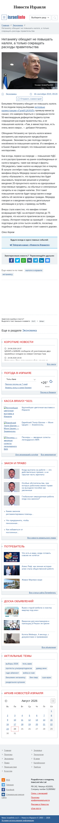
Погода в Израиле (48, 392)
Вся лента (51, 364)
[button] (13, 17)
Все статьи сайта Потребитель (42, 593)
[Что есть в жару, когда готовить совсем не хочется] (12, 557)
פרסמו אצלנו (36, 808)
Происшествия (10, 767)
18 (22, 724)
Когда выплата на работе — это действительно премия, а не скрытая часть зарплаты (37, 472)
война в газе (29, 673)
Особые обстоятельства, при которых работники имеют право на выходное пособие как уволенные (37, 486)
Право (6, 763)
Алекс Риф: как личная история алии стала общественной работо (38, 567)
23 (7, 729)
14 (44, 720)
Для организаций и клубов (26, 455)
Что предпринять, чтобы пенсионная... (17, 521)
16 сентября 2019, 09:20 (45, 94)
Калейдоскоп (39, 763)
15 (51, 720)
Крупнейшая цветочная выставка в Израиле (38, 408)
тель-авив (27, 664)
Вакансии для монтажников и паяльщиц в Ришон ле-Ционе (35, 622)
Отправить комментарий (31, 99)
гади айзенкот (12, 673)
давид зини (41, 668)
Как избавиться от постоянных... (14, 530)
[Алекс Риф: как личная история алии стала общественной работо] (12, 570)
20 (37, 724)
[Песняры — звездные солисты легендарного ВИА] (12, 443)
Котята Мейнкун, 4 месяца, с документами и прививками (35, 635)
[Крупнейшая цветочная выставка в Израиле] (12, 412)
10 (15, 720)
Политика (8, 754)
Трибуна (37, 767)
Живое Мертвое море (32, 580)
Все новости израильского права (41, 538)
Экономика (10, 94)
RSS (8, 780)
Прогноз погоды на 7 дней (16, 384)
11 (22, 720)
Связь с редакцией (39, 793)
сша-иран (46, 677)
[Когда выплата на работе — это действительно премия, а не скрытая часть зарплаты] (12, 474)
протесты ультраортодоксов (19, 668)
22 (51, 724)
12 (29, 720)
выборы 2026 (12, 664)
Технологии (39, 754)
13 (37, 720)
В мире (37, 759)
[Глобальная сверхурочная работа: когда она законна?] (12, 501)
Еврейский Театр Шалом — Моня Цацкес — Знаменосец (37, 423)
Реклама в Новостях (40, 804)
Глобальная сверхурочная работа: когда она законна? (38, 498)
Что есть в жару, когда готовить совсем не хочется (36, 554)
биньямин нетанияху (15, 677)
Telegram (10, 785)
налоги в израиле (33, 270)
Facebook (10, 790)
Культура (8, 771)
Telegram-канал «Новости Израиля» (31, 245)
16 (7, 724)
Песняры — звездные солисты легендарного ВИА (36, 438)
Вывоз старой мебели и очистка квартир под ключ (37, 609)
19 (29, 724)
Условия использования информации (18, 820)
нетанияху (8, 274)
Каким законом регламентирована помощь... (20, 512)
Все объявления (49, 647)
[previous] (6, 701)
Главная (7, 750)
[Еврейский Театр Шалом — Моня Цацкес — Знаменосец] (12, 427)
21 (44, 724)
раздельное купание (15, 682)
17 (15, 724)
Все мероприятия (48, 455)
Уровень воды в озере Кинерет (18, 388)
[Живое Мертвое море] (12, 584)
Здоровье (38, 750)
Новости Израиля (30, 7)
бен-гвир (34, 677)
